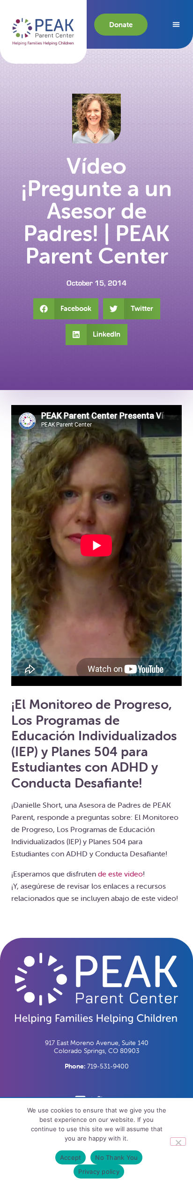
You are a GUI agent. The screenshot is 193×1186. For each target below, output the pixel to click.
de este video (120, 873)
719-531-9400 (97, 1066)
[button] (43, 31)
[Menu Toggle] (176, 24)
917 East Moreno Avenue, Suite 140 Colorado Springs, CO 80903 (96, 1047)
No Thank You (116, 1157)
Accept (71, 1157)
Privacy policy (98, 1171)
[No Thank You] (178, 1141)
